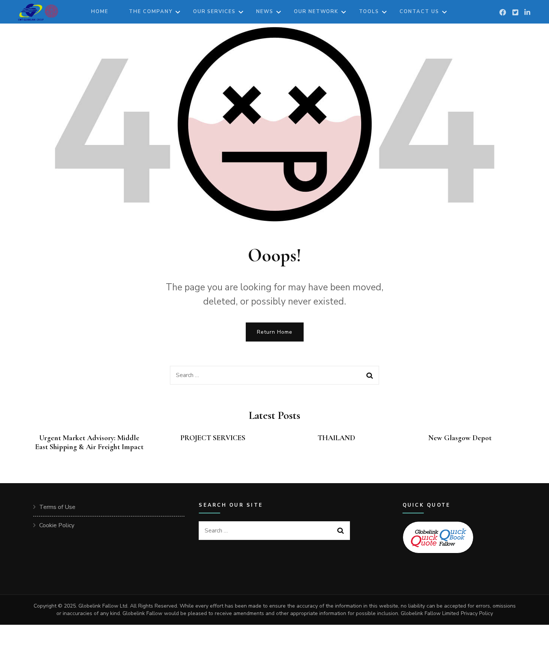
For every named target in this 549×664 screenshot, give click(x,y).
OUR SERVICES (214, 11)
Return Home (274, 332)
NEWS (264, 11)
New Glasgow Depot (459, 437)
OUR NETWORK (316, 11)
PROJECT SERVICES (212, 437)
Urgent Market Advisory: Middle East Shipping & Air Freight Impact (89, 442)
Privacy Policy (477, 613)
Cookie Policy (56, 525)
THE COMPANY (150, 11)
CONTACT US (419, 11)
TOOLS (369, 11)
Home (99, 11)
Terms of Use (57, 507)
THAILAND (336, 437)
